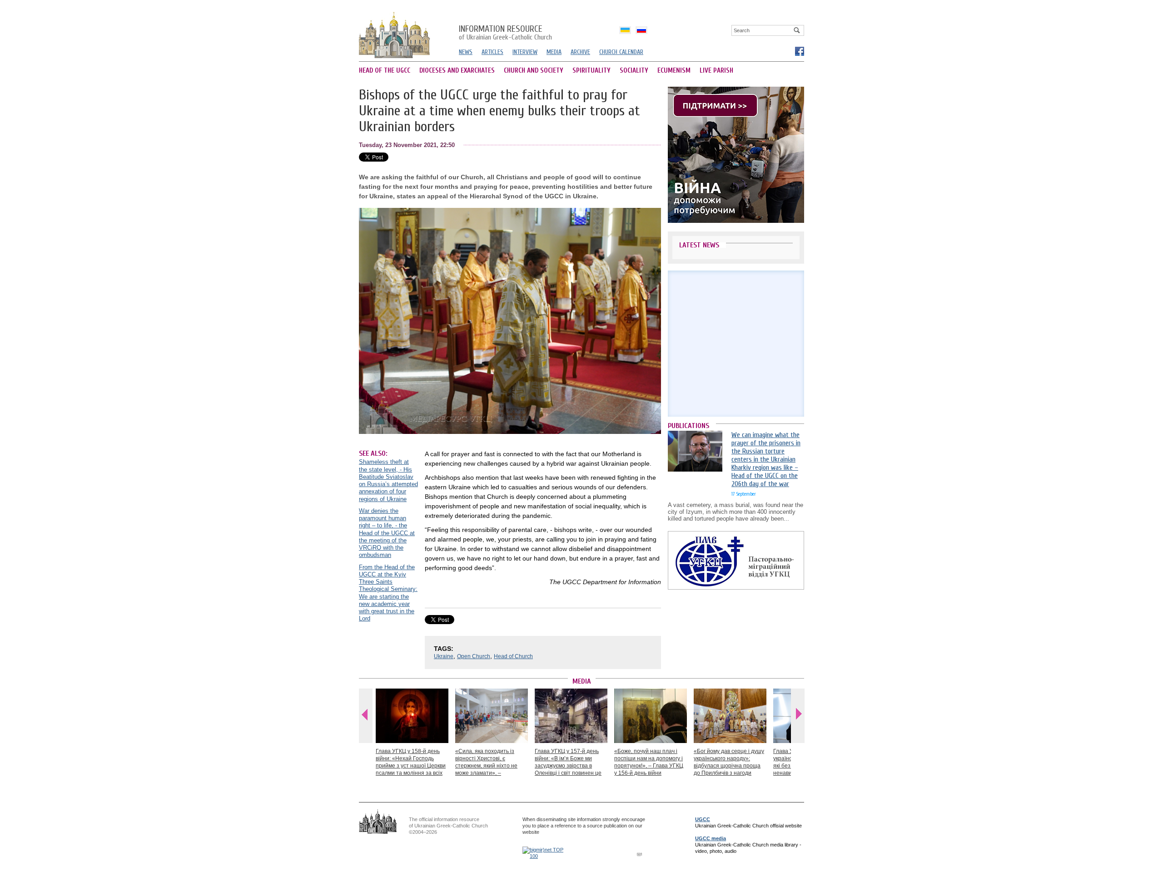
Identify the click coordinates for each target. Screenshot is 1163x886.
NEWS (465, 52)
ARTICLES (492, 52)
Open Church (473, 656)
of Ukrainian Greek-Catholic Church (505, 33)
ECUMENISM (674, 70)
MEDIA (554, 52)
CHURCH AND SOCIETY (533, 70)
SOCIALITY (634, 70)
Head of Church (513, 656)
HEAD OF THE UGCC (384, 70)
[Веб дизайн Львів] (640, 854)
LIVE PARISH (716, 70)
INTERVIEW (524, 52)
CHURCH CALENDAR (621, 52)
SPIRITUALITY (591, 70)
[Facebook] (799, 51)
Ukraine (443, 656)
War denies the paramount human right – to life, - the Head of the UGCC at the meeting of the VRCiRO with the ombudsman (387, 533)
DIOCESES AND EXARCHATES (457, 70)
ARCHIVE (580, 52)
